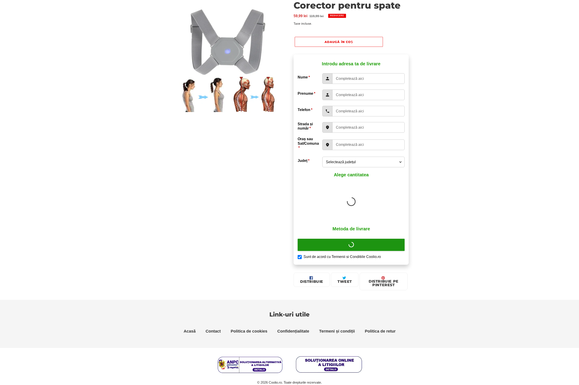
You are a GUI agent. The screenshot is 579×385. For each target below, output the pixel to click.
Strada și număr (305, 126)
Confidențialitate (293, 331)
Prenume (306, 93)
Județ (303, 161)
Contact (213, 331)
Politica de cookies (249, 331)
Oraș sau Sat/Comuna (308, 143)
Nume (304, 77)
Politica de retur (380, 331)
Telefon (305, 110)
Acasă (190, 331)
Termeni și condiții (337, 331)
